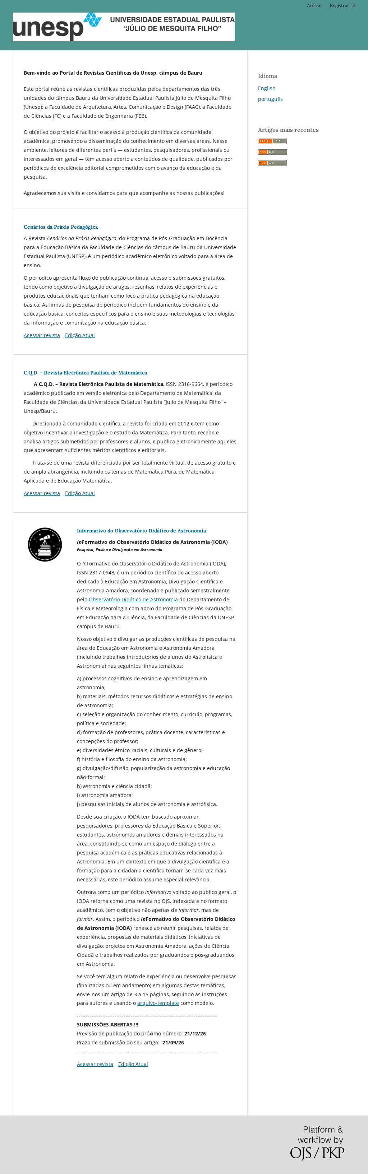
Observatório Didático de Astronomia (133, 599)
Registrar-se (342, 5)
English (267, 88)
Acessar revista (42, 335)
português (270, 98)
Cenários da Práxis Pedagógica (61, 227)
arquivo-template (158, 1003)
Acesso (314, 5)
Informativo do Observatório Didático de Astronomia (141, 530)
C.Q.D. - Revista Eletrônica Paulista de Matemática (85, 372)
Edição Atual (80, 335)
